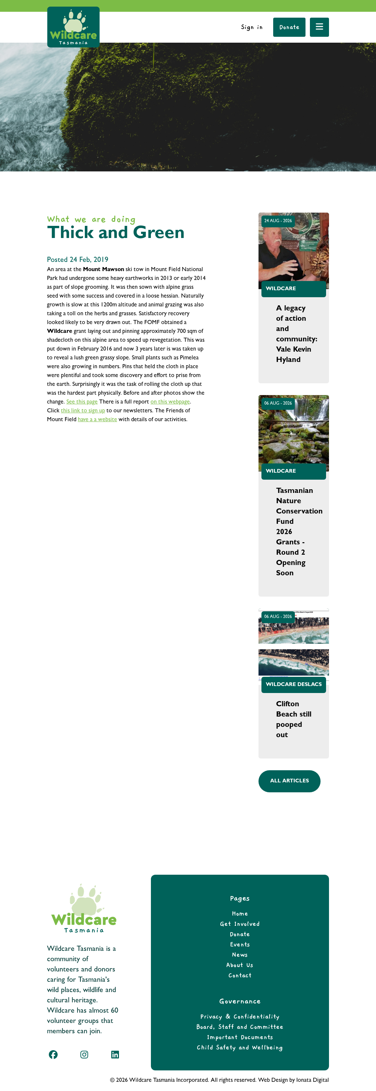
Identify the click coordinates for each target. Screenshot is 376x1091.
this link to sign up (83, 411)
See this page (82, 402)
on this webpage (170, 402)
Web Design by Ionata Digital (293, 1081)
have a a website (97, 420)
